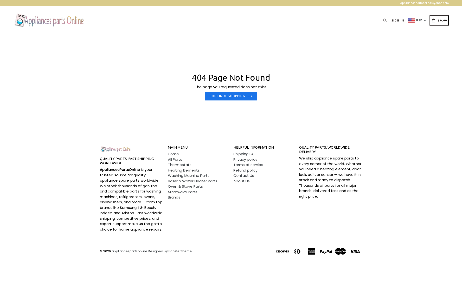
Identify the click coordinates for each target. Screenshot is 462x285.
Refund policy (245, 170)
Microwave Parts (182, 191)
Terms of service (248, 164)
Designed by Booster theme (170, 251)
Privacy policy (245, 159)
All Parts (175, 159)
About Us (241, 181)
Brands (174, 197)
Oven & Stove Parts (185, 186)
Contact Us (243, 175)
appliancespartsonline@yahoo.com (424, 3)
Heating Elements (184, 170)
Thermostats (180, 164)
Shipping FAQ (245, 153)
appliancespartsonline (129, 251)
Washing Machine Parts (189, 175)
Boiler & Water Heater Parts (192, 181)
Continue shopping (227, 96)
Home (173, 153)
